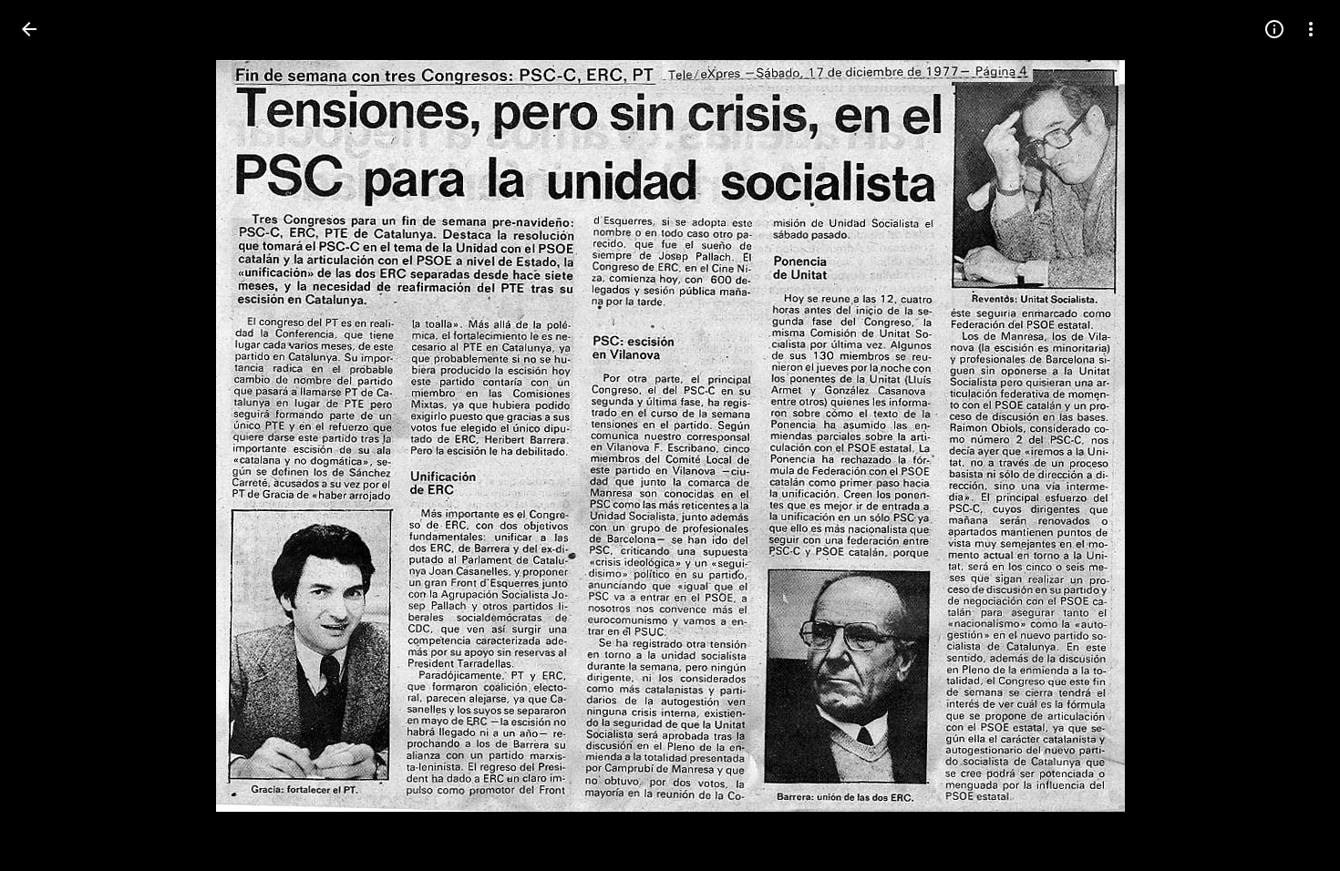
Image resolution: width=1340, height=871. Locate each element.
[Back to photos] (29, 29)
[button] (51, 435)
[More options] (1311, 29)
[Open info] (1274, 29)
